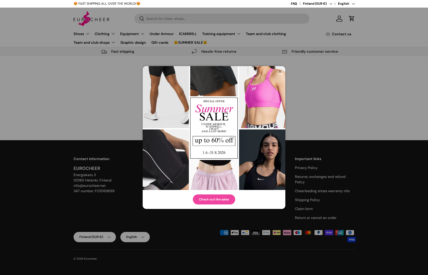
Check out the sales (214, 199)
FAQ (294, 4)
